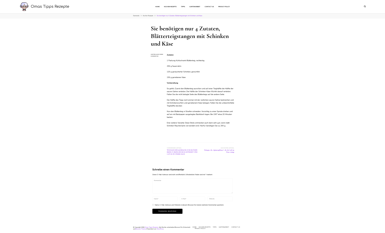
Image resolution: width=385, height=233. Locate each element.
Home (157, 7)
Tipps (183, 7)
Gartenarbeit (194, 7)
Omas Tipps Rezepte (50, 7)
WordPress (160, 229)
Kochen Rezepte (170, 7)
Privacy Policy (224, 7)
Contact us (209, 7)
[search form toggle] (365, 6)
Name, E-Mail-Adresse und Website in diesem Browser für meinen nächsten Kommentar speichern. (189, 205)
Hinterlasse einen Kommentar (157, 55)
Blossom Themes (140, 229)
